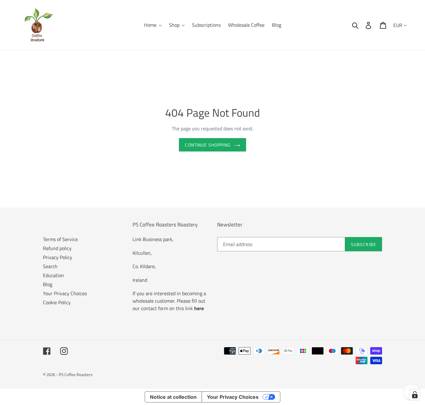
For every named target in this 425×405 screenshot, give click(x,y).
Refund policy (57, 248)
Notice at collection (173, 397)
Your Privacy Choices (65, 293)
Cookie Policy (57, 302)
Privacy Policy (57, 257)
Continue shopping (208, 145)
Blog (47, 284)
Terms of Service (60, 239)
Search (50, 266)
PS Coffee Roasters (75, 374)
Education (53, 275)
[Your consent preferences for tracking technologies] (414, 394)
